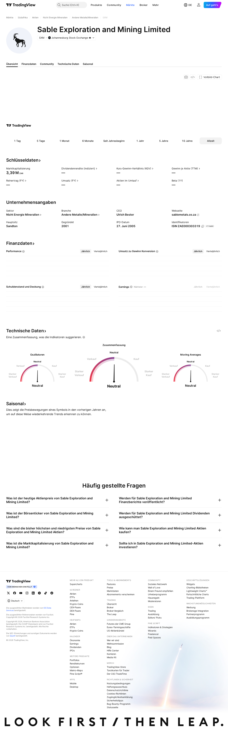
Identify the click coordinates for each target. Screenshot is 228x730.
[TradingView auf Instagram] (27, 593)
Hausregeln (153, 597)
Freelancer (153, 634)
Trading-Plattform (195, 597)
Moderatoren (154, 601)
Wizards (152, 630)
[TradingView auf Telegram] (39, 593)
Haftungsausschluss (117, 686)
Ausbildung (153, 614)
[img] (90, 37)
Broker (144, 5)
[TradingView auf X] (8, 593)
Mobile (73, 683)
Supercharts (76, 584)
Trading (152, 610)
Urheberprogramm (157, 594)
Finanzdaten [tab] (29, 63)
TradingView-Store (116, 667)
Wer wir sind (113, 640)
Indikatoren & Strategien (160, 627)
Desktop (74, 686)
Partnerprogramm (195, 614)
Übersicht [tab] (12, 63)
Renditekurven (77, 663)
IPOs (72, 650)
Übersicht (112, 604)
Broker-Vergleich (115, 610)
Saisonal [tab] (88, 63)
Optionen (74, 667)
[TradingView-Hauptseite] (18, 581)
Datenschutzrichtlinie (117, 690)
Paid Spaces (154, 637)
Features (111, 584)
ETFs (72, 597)
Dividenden (75, 647)
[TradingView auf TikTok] (45, 593)
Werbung (191, 607)
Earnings (74, 643)
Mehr (155, 5)
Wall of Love (154, 587)
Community (114, 5)
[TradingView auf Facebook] (14, 593)
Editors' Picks (154, 617)
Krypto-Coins (76, 604)
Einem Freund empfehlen (160, 591)
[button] (104, 5)
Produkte (96, 5)
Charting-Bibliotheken (197, 587)
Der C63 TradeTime (117, 673)
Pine (72, 614)
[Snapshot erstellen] (186, 77)
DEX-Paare (75, 610)
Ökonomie (75, 640)
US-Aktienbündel (115, 630)
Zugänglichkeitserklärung (120, 697)
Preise (110, 587)
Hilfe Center (113, 650)
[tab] (85, 251)
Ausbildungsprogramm (197, 617)
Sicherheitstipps (115, 700)
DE (190, 5)
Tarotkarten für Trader (118, 670)
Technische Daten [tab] (68, 63)
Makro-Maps (76, 670)
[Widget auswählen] (192, 77)
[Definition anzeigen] (32, 168)
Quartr (12, 636)
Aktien (73, 593)
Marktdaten (113, 591)
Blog (109, 647)
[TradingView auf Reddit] (52, 593)
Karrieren (111, 654)
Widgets (190, 584)
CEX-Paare (75, 607)
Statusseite (112, 707)
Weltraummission (115, 643)
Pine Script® (76, 673)
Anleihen (74, 600)
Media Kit (111, 657)
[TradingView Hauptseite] (21, 5)
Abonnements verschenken (120, 594)
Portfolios (74, 660)
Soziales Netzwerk (157, 584)
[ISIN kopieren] (202, 226)
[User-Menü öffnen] (199, 5)
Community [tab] (47, 63)
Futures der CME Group (119, 624)
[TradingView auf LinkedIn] (33, 593)
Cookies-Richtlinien (116, 693)
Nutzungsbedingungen (118, 683)
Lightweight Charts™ (196, 591)
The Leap (111, 614)
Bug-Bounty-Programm (118, 704)
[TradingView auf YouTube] (21, 593)
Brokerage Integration (197, 610)
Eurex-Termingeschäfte (118, 627)
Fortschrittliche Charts (197, 594)
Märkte (130, 5)
